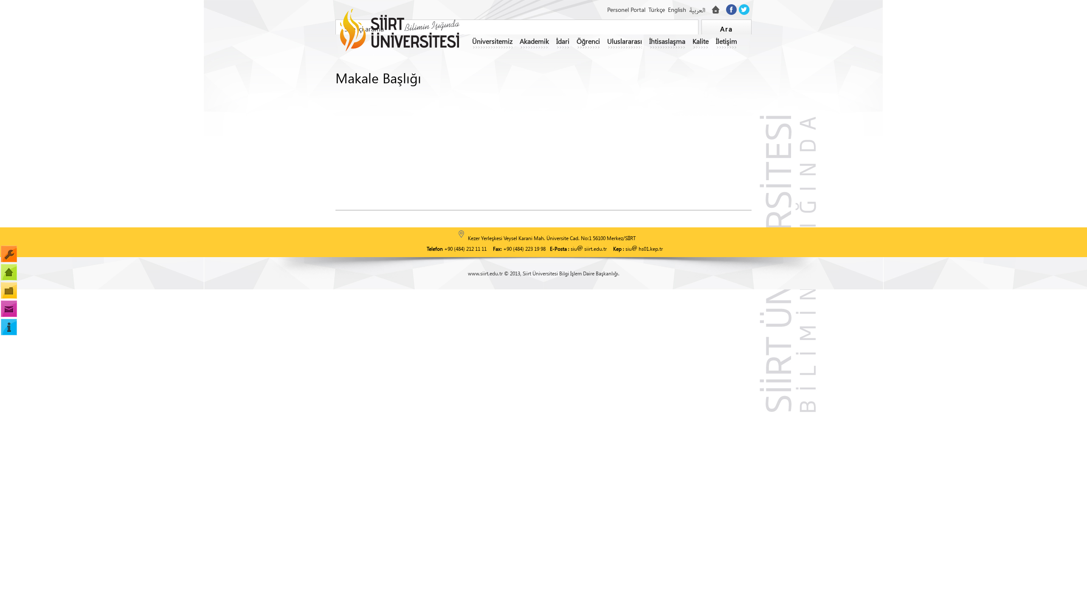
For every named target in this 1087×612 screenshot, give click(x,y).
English (677, 10)
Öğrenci (588, 41)
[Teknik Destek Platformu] (9, 254)
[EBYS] (9, 272)
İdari (562, 41)
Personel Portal (626, 10)
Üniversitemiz (492, 41)
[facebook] (731, 9)
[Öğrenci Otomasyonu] (9, 290)
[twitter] (744, 9)
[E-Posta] (9, 308)
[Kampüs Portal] (9, 327)
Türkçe (656, 10)
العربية (697, 10)
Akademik (534, 41)
